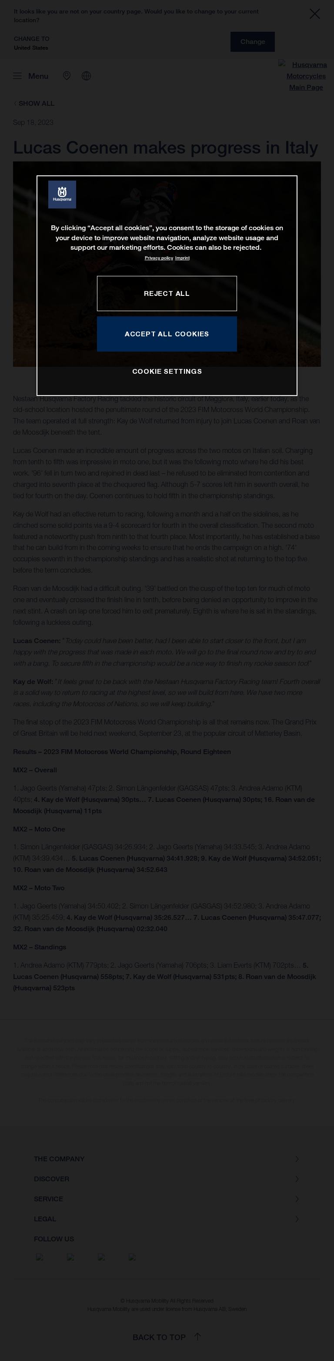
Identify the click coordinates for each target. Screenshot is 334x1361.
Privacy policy (159, 258)
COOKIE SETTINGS (167, 371)
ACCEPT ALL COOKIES (167, 334)
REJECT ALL (167, 293)
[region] (167, 285)
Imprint (182, 258)
